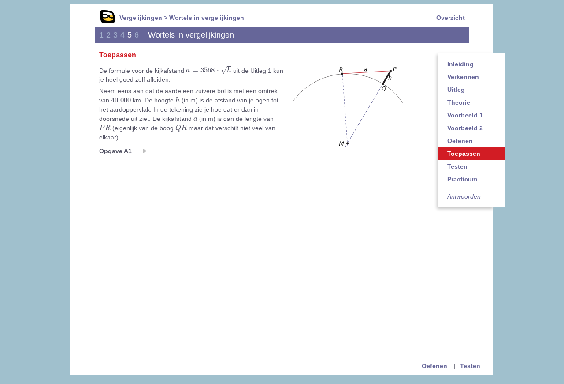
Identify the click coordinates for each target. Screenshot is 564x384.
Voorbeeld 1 (465, 115)
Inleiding (460, 64)
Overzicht (450, 17)
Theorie (458, 102)
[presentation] (208, 70)
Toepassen (463, 153)
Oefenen (460, 140)
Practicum (462, 179)
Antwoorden (464, 196)
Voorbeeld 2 (465, 128)
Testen (457, 166)
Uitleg (456, 89)
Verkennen (463, 76)
